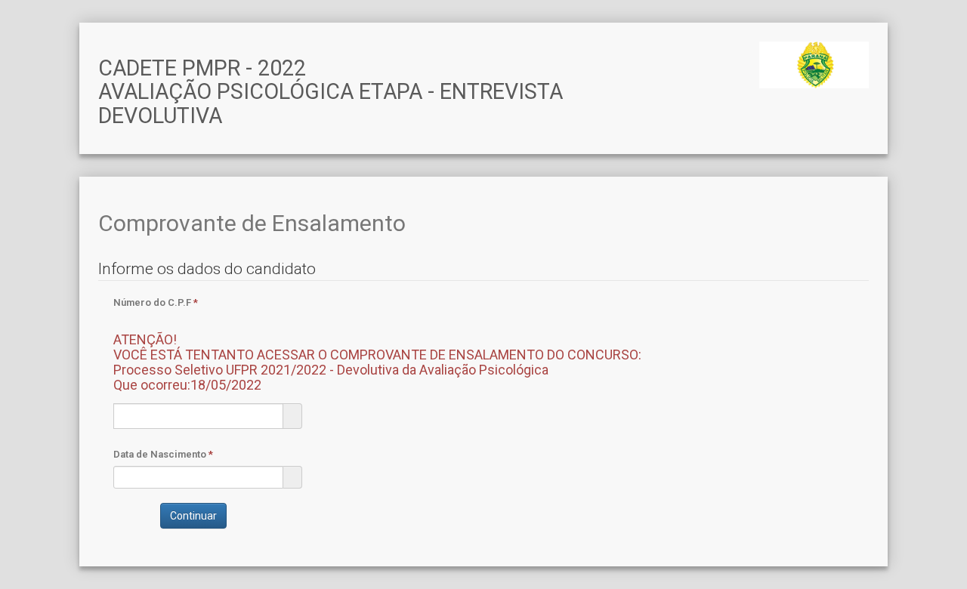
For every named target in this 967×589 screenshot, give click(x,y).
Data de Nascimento (163, 454)
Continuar (193, 516)
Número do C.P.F (377, 345)
